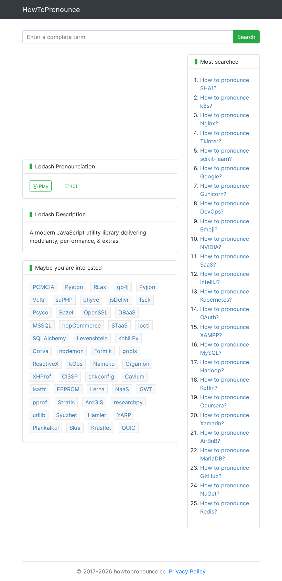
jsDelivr (119, 299)
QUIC (128, 427)
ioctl (144, 325)
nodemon (71, 350)
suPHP (64, 299)
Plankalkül (46, 427)
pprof (40, 402)
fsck (145, 299)
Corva (40, 350)
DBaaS (126, 312)
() (73, 186)
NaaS (122, 389)
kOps (76, 363)
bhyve (91, 299)
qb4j (123, 286)
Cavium (134, 376)
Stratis (66, 402)
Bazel (66, 312)
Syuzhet (66, 415)
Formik (103, 350)
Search (246, 36)
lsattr (39, 389)
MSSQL (42, 325)
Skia (74, 427)
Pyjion (147, 286)
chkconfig (101, 376)
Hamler (97, 415)
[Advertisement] (99, 102)
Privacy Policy (187, 571)
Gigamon (137, 363)
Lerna (97, 389)
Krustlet (101, 427)
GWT (146, 389)
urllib (39, 415)
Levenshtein (92, 338)
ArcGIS (94, 402)
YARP (124, 415)
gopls (129, 350)
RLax (100, 286)
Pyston (74, 286)
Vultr (39, 299)
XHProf (42, 376)
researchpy (128, 402)
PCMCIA (43, 286)
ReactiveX (45, 363)
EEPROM (68, 389)
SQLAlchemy (49, 338)
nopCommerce (81, 325)
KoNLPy (128, 338)
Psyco (40, 312)
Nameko (104, 363)
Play (42, 186)
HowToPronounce (51, 10)
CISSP (70, 376)
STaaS (119, 325)
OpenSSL (96, 312)
